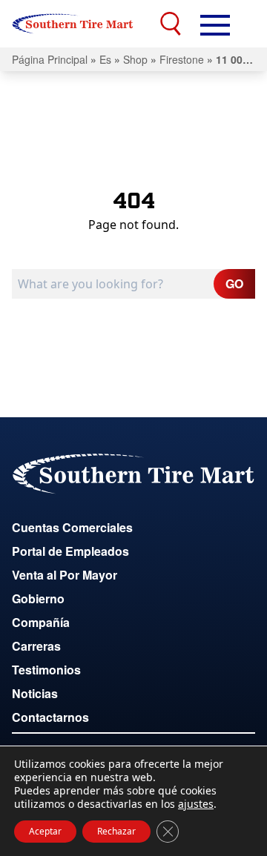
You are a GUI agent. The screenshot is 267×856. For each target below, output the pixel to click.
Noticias (35, 693)
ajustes (196, 804)
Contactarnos (50, 717)
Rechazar (116, 831)
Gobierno (38, 598)
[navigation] (215, 24)
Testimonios (46, 669)
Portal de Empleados (70, 551)
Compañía (41, 622)
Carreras (36, 645)
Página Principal (50, 59)
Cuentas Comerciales (72, 527)
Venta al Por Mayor (64, 574)
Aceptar (45, 831)
